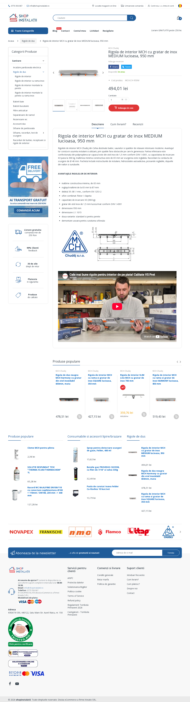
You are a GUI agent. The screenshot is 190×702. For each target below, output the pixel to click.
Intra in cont (168, 5)
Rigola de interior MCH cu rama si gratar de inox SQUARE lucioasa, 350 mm (100, 379)
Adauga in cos (125, 108)
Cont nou (155, 5)
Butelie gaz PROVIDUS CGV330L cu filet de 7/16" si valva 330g (103, 468)
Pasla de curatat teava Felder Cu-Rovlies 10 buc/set (103, 487)
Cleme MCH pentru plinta (40, 448)
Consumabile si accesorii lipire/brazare (95, 436)
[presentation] (177, 362)
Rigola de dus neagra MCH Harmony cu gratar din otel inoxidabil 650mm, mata (68, 379)
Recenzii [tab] (138, 124)
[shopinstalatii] (28, 17)
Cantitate (112, 95)
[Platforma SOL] (23, 663)
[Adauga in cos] (79, 416)
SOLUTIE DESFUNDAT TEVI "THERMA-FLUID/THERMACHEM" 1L (44, 470)
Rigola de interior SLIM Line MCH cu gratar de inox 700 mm (132, 378)
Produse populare (21, 436)
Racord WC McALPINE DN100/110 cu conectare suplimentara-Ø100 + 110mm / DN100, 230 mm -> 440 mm (45, 491)
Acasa (11, 40)
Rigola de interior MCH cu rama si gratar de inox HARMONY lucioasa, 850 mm (165, 379)
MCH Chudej (113, 48)
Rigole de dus (28, 40)
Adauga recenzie (116, 61)
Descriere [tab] (98, 124)
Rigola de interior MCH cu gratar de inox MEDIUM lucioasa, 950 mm (153, 452)
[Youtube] (17, 684)
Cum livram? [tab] (118, 124)
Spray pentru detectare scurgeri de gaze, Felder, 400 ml (104, 449)
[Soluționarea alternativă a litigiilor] (23, 652)
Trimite (170, 552)
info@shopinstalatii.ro (33, 587)
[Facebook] (10, 684)
